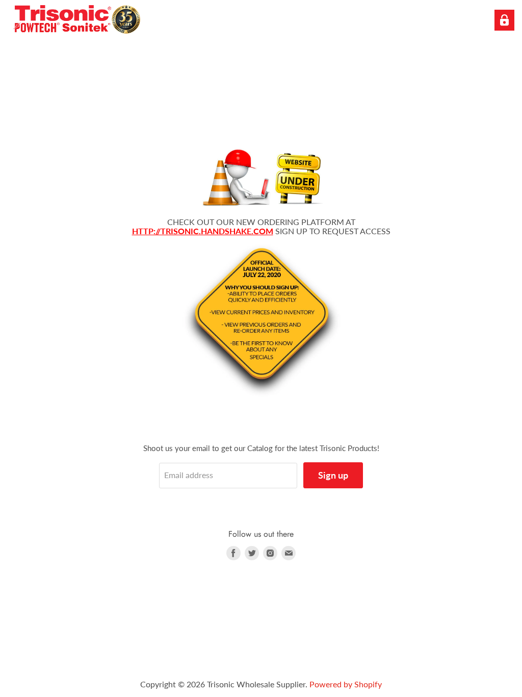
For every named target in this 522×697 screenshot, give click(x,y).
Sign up (333, 475)
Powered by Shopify (345, 684)
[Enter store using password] (504, 20)
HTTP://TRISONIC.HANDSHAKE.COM (202, 231)
